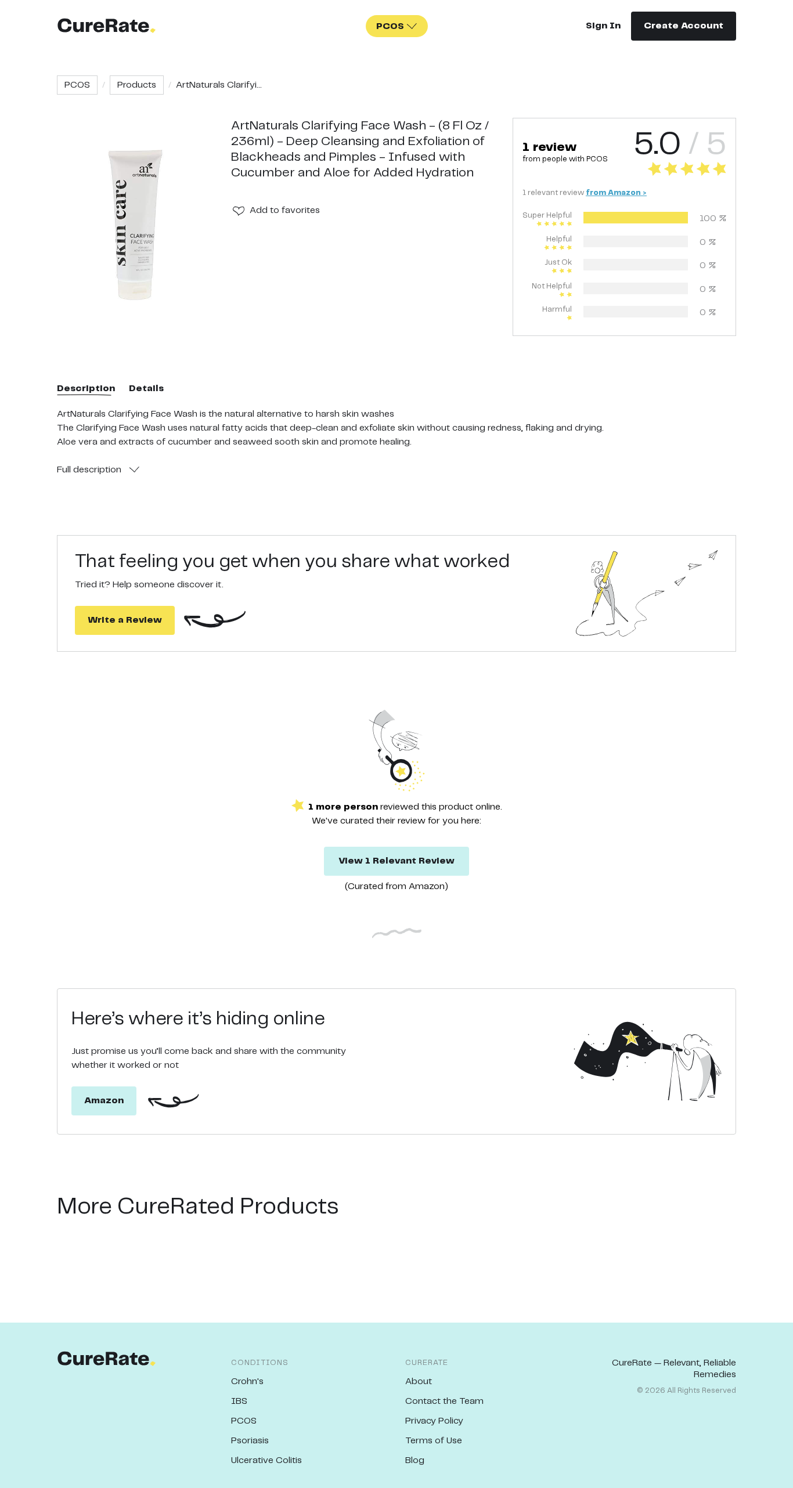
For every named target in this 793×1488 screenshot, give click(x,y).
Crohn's (247, 1381)
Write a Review (125, 620)
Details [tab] (146, 388)
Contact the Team (444, 1401)
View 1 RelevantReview (396, 861)
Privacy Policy (434, 1421)
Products (136, 85)
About (418, 1381)
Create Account (683, 25)
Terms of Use (433, 1440)
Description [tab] (86, 388)
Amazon (104, 1100)
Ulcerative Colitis (266, 1460)
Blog (414, 1460)
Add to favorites (285, 210)
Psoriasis (250, 1440)
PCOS (77, 85)
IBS (239, 1401)
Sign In (603, 25)
